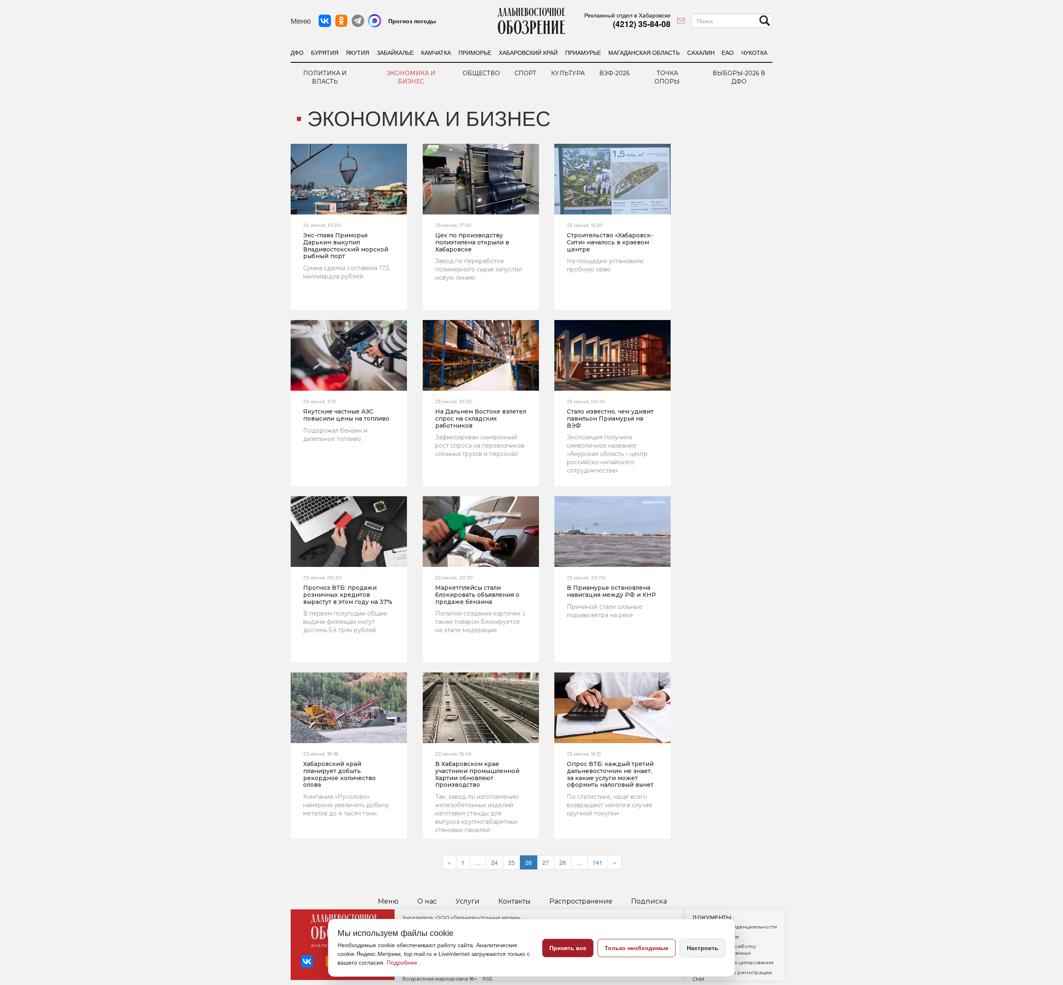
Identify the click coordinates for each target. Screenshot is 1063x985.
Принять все (567, 948)
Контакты (514, 901)
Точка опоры (667, 77)
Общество (481, 73)
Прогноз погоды (412, 21)
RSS (487, 978)
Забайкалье (395, 52)
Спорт (525, 73)
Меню (388, 901)
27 (545, 862)
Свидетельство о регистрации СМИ (732, 975)
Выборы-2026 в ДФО (739, 77)
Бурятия (324, 52)
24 (494, 862)
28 (562, 862)
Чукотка (754, 52)
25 (511, 862)
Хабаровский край (528, 52)
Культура (568, 73)
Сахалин (701, 52)
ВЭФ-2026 (614, 73)
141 (598, 862)
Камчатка (436, 52)
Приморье (474, 52)
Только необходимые (637, 948)
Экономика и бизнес (411, 77)
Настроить (702, 948)
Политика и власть (325, 77)
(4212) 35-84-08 (642, 24)
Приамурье (583, 52)
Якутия (357, 52)
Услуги (468, 901)
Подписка (649, 901)
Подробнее (403, 962)
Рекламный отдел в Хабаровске (627, 15)
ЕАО (728, 52)
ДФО (297, 52)
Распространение (580, 901)
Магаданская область (644, 52)
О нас (427, 901)
